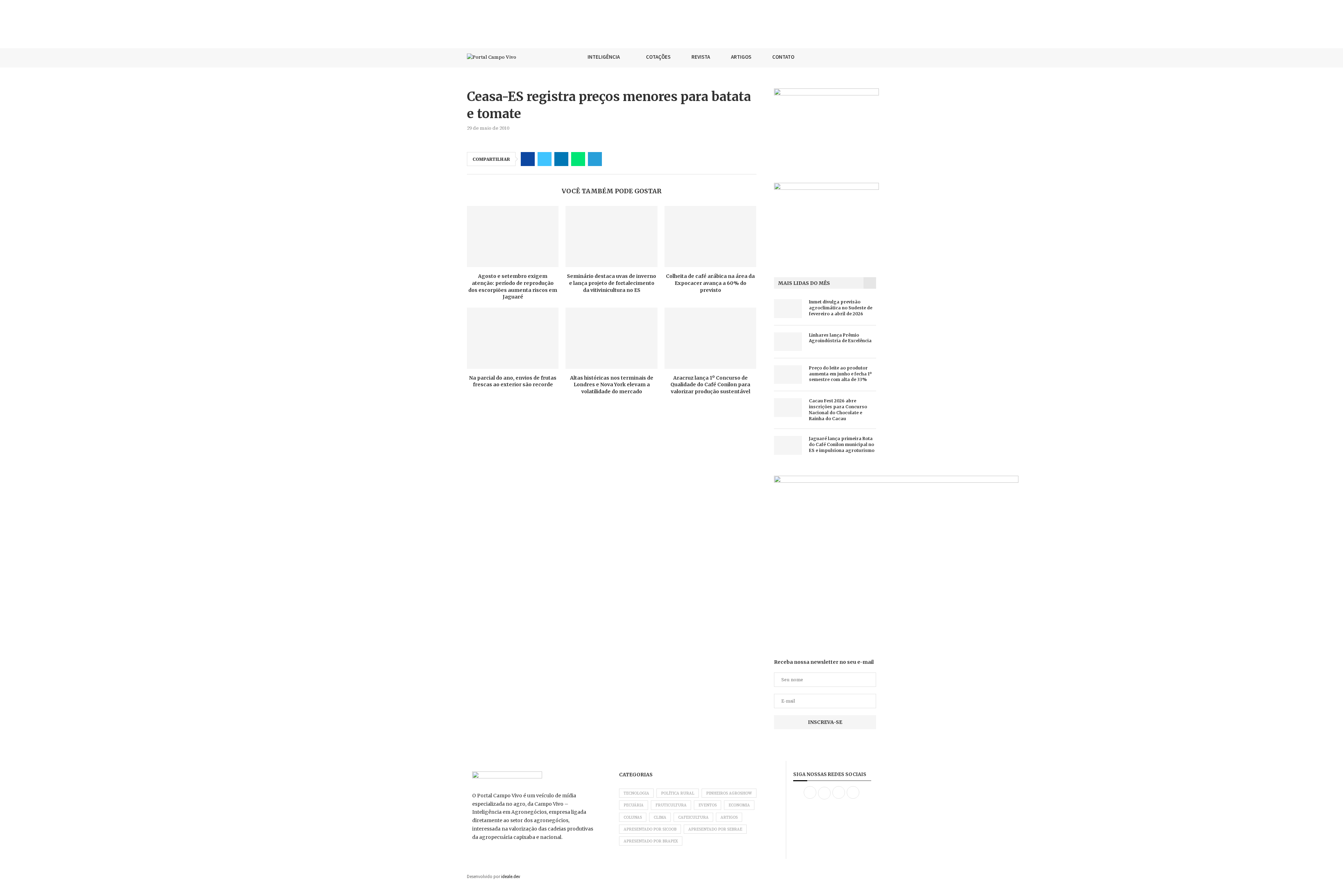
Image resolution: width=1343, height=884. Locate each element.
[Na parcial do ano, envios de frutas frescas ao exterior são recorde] (513, 338)
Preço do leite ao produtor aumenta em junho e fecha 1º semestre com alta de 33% (840, 373)
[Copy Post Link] (612, 159)
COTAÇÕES (658, 56)
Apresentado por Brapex (651, 841)
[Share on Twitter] (545, 159)
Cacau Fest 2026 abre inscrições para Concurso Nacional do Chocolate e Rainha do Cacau (838, 409)
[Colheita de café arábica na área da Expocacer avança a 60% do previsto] (710, 236)
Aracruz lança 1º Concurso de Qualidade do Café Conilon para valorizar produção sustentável (710, 385)
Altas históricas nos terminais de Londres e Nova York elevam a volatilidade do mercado (611, 385)
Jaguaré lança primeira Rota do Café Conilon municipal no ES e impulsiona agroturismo (841, 444)
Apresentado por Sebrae (715, 829)
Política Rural (677, 793)
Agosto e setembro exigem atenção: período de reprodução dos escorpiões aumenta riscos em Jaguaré (512, 286)
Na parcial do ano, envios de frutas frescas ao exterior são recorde (512, 381)
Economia (739, 805)
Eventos (707, 805)
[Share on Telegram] (595, 159)
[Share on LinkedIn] (561, 159)
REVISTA (700, 56)
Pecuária (634, 805)
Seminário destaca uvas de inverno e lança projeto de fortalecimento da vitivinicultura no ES (611, 283)
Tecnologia (636, 793)
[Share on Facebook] (528, 159)
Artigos (729, 817)
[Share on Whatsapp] (578, 159)
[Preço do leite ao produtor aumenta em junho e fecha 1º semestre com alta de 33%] (788, 374)
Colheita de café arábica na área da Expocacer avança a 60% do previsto (710, 283)
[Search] (872, 56)
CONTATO (783, 56)
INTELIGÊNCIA (604, 56)
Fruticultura (671, 805)
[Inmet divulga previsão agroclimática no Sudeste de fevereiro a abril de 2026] (788, 308)
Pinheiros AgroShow (729, 793)
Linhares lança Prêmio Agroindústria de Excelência (840, 338)
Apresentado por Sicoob (650, 829)
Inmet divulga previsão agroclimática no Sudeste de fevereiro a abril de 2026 (840, 307)
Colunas (633, 817)
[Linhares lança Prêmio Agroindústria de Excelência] (788, 341)
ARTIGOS (741, 56)
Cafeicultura (693, 817)
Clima (660, 817)
